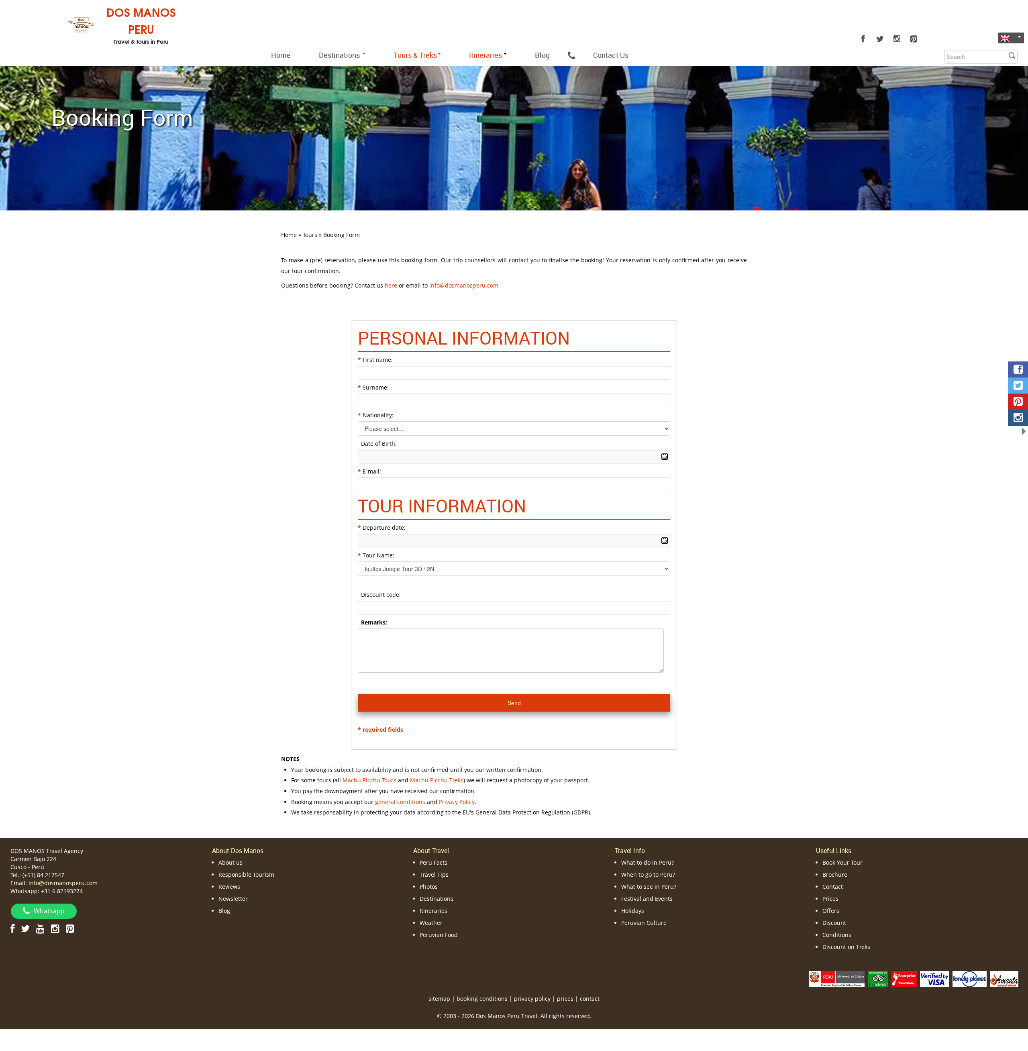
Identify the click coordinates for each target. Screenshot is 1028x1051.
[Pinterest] (913, 39)
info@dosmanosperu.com (63, 883)
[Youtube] (40, 928)
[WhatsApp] (571, 55)
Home (281, 55)
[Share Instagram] (1018, 418)
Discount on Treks (846, 947)
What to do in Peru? (647, 862)
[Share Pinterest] (1018, 402)
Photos (429, 886)
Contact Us (610, 55)
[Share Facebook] (1018, 369)
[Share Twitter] (1018, 386)
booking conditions (482, 998)
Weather (431, 923)
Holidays (632, 910)
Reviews (229, 886)
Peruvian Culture (644, 923)
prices (565, 998)
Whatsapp (49, 910)
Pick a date (664, 456)
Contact (832, 886)
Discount (834, 923)
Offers (830, 910)
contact (590, 998)
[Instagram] (896, 39)
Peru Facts (433, 862)
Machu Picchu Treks (436, 780)
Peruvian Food (439, 935)
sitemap (439, 998)
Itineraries (433, 910)
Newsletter (233, 898)
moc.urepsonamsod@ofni (463, 285)
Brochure (834, 874)
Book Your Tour (842, 862)
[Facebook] (863, 39)
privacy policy (532, 998)
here (391, 285)
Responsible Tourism (246, 874)
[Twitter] (879, 39)
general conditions (400, 802)
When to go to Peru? (648, 874)
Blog (542, 55)
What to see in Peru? (648, 886)
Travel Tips (434, 874)
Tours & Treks (415, 55)
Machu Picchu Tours (369, 780)
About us (230, 862)
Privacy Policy (457, 802)
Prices (830, 898)
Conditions (836, 935)
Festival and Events (647, 898)
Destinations (340, 55)
